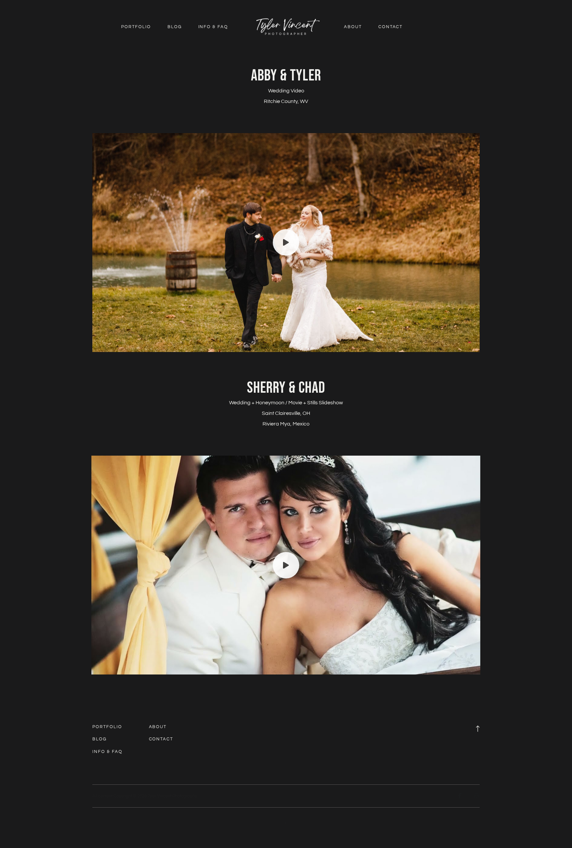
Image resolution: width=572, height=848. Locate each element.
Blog (174, 27)
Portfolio (136, 27)
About (353, 27)
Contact (390, 27)
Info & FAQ (213, 27)
